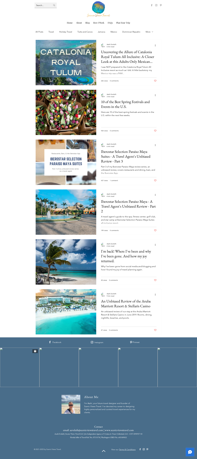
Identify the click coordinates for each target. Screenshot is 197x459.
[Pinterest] (160, 5)
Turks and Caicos (84, 32)
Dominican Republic (131, 32)
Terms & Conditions (127, 449)
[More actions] (156, 95)
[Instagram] (156, 5)
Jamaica (101, 32)
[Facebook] (151, 5)
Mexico (114, 32)
